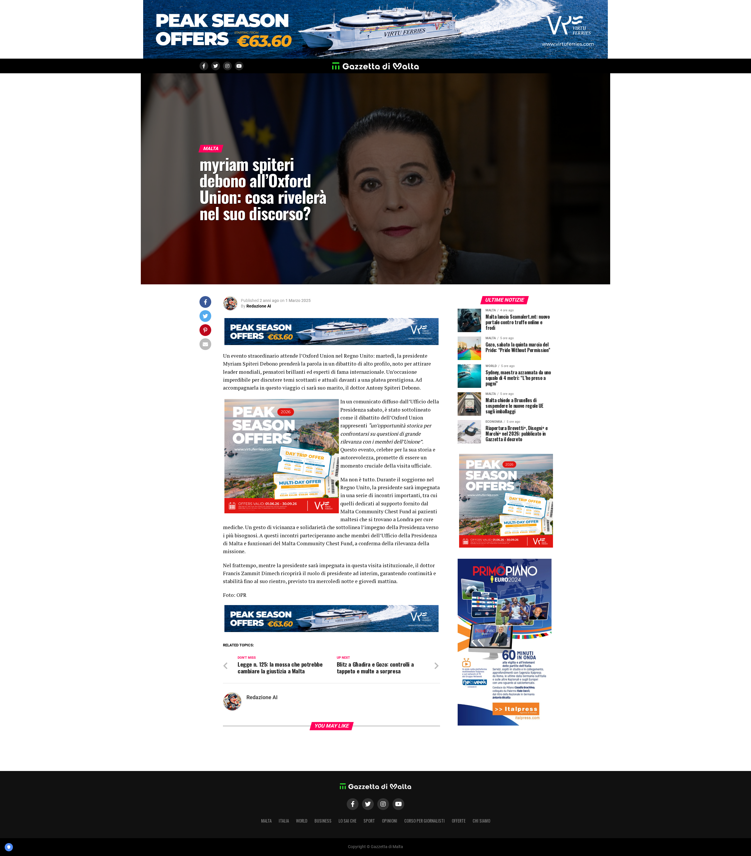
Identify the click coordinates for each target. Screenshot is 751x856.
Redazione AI (258, 306)
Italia (284, 821)
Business (322, 821)
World (301, 821)
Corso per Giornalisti (424, 821)
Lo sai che (347, 821)
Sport (369, 821)
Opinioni (389, 821)
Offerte (459, 821)
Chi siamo (481, 821)
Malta (266, 821)
